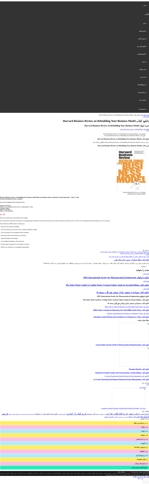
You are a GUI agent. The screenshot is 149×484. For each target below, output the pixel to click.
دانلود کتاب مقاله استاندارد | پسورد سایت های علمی (134, 129)
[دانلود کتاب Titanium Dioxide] (134, 366)
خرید (142, 459)
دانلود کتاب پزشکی (30, 414)
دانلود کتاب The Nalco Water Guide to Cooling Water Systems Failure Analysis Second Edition (107, 285)
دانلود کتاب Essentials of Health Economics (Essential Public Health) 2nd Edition (123, 408)
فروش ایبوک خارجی (105, 252)
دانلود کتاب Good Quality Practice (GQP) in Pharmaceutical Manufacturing (122, 345)
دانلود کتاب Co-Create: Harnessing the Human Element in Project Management (121, 379)
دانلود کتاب (143, 115)
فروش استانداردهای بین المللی (15, 414)
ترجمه (144, 61)
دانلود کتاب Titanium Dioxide (139, 369)
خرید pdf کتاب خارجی (143, 252)
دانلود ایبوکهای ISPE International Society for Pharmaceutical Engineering (116, 277)
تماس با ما (143, 100)
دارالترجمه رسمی (144, 472)
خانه (144, 23)
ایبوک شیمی (144, 414)
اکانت (144, 435)
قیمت (144, 427)
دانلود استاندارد (141, 54)
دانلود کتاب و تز (141, 46)
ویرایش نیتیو (121, 472)
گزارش (115, 417)
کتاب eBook (132, 417)
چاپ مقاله (143, 69)
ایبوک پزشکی (134, 414)
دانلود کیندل (24, 414)
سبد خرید (143, 77)
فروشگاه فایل (142, 84)
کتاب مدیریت (125, 417)
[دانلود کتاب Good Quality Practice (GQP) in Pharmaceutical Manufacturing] (134, 341)
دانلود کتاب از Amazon (118, 252)
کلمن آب (128, 472)
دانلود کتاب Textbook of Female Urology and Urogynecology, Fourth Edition (122, 373)
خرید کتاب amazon (93, 414)
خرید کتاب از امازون (130, 252)
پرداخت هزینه (142, 92)
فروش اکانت (142, 38)
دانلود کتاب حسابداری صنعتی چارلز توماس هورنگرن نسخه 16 (122, 292)
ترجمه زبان (135, 472)
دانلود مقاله (142, 31)
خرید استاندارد (102, 414)
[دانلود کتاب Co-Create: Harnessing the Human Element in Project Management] (127, 376)
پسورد (144, 451)
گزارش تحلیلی (108, 417)
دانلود (144, 431)
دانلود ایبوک (54, 414)
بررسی (141, 423)
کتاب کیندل (119, 417)
